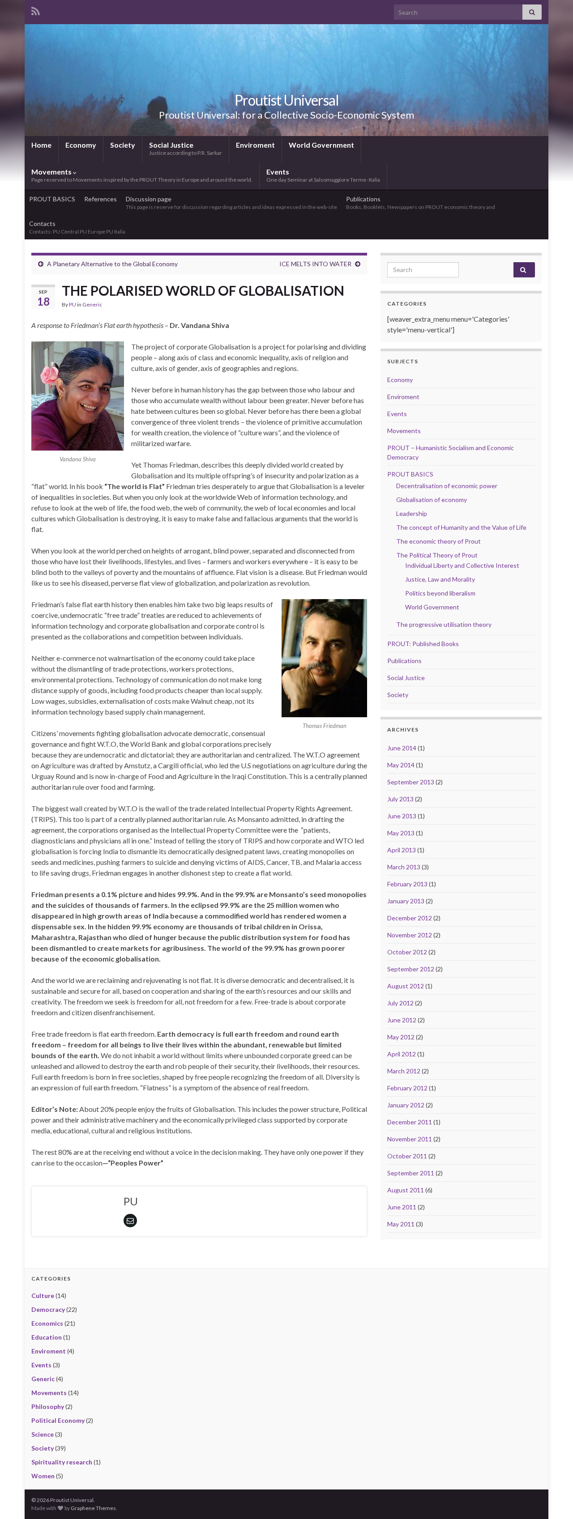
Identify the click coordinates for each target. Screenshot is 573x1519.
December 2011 (409, 1122)
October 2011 (407, 1156)
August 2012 (405, 986)
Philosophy (47, 1406)
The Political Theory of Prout (437, 555)
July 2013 (400, 799)
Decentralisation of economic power (446, 485)
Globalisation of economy (431, 499)
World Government (321, 144)
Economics (47, 1323)
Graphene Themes (93, 1508)
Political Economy (58, 1420)
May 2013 (401, 833)
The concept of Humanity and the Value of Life (461, 527)
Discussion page (231, 202)
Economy (80, 144)
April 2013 (401, 850)
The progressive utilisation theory (444, 624)
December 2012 (409, 918)
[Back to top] (553, 1499)
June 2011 (401, 1207)
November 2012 (409, 935)
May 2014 (401, 765)
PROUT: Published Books (423, 643)
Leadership (411, 513)
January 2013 (405, 901)
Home (41, 144)
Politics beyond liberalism (440, 593)
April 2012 (401, 1054)
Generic (92, 304)
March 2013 (403, 867)
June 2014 (401, 748)
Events (323, 175)
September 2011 (410, 1173)
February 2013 (407, 884)
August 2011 (405, 1190)
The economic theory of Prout (438, 541)
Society (122, 144)
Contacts (78, 227)
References (100, 199)
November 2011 (409, 1139)
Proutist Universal (287, 100)
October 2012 (407, 952)
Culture (42, 1295)
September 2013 (410, 782)
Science (42, 1434)
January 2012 (405, 1105)
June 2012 (401, 1020)
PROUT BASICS (52, 199)
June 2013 (401, 816)
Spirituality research (61, 1462)
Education (46, 1337)
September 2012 (410, 969)
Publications (420, 202)
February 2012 (407, 1088)
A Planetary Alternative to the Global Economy (112, 264)
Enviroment (255, 144)
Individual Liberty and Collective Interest (462, 565)
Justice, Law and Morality (440, 579)
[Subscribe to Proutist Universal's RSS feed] (35, 9)
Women (43, 1476)
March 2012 (403, 1071)
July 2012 (400, 1003)
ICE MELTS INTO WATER (315, 264)
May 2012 (401, 1037)
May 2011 (401, 1224)
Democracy (48, 1309)
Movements (141, 175)
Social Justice (185, 148)
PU (72, 304)
